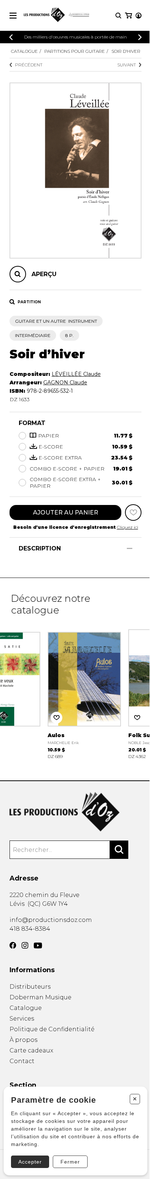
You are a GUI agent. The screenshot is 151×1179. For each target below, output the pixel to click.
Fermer (70, 1162)
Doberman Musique (40, 997)
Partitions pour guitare (74, 51)
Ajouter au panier (65, 512)
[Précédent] (11, 37)
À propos (23, 1039)
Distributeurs (30, 986)
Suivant (126, 64)
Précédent (29, 64)
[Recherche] (118, 15)
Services (22, 1018)
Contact (22, 1061)
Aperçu (44, 274)
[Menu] (13, 15)
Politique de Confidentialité (52, 1029)
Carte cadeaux (31, 1050)
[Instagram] (25, 945)
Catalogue (24, 51)
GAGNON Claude (65, 382)
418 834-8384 (30, 928)
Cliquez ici (127, 527)
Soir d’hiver (125, 51)
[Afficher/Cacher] (129, 548)
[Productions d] (76, 811)
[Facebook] (13, 945)
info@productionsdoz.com (51, 919)
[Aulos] (84, 693)
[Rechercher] (119, 850)
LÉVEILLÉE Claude (76, 374)
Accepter (30, 1162)
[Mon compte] (138, 15)
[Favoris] (133, 512)
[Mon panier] (128, 15)
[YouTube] (38, 945)
